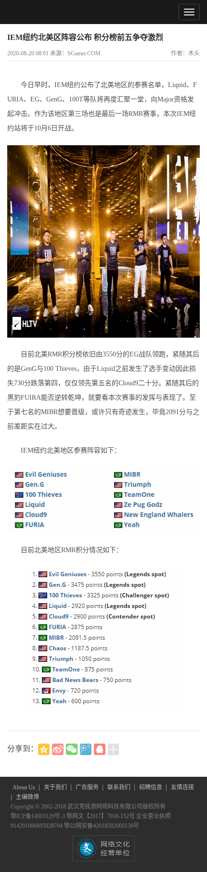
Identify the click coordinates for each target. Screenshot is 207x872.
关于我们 (56, 787)
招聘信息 (151, 787)
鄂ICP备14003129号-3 (38, 816)
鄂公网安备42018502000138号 (101, 825)
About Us (25, 787)
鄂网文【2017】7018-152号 (101, 816)
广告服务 (88, 787)
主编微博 (27, 797)
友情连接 (182, 787)
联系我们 (119, 787)
